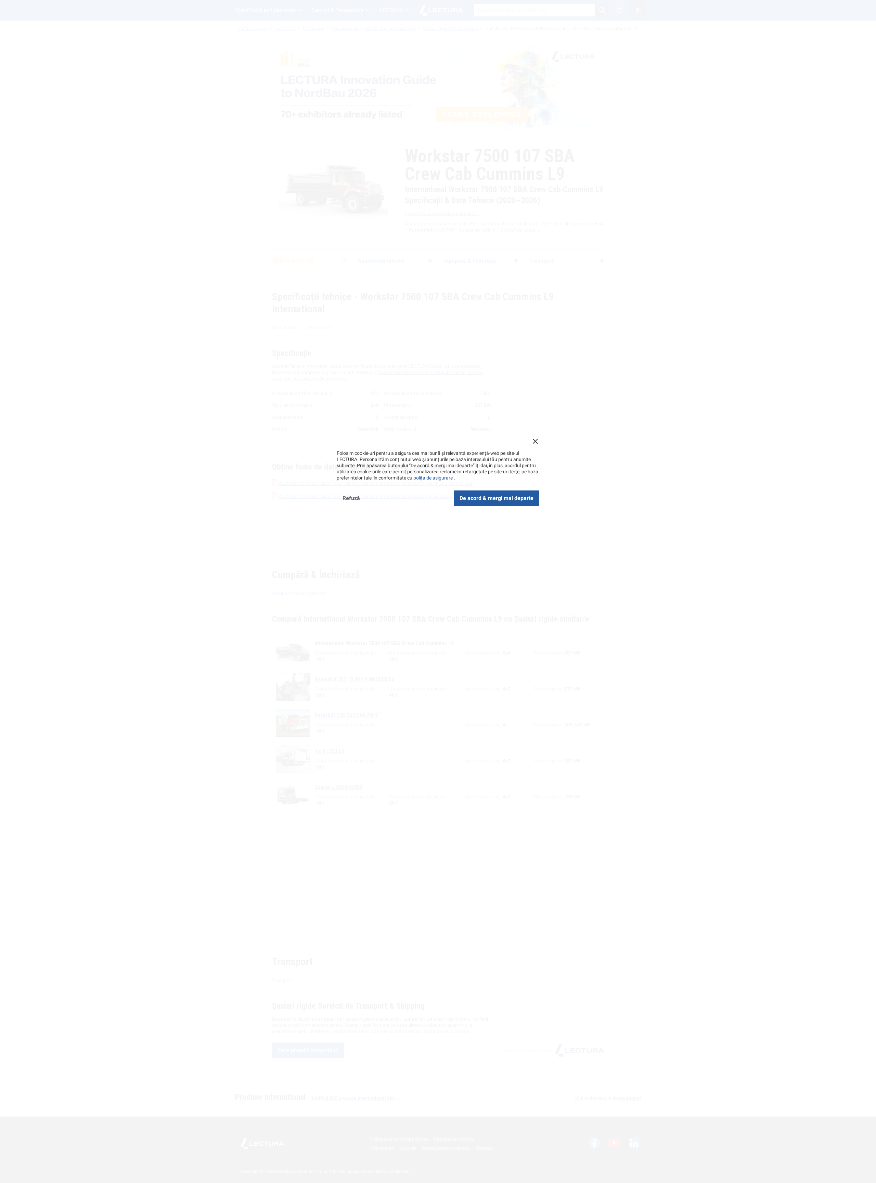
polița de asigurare (433, 478)
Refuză (351, 498)
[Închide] (535, 441)
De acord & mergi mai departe (496, 498)
